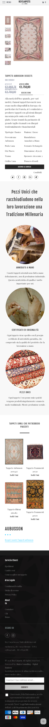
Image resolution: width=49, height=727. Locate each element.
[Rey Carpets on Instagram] (13, 635)
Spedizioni (9, 566)
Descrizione (26, 93)
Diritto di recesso (12, 590)
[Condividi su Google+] (30, 177)
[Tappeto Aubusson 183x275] (28, 38)
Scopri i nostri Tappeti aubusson (19, 540)
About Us (7, 602)
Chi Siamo (7, 615)
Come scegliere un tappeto (16, 574)
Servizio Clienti (11, 560)
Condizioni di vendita (13, 586)
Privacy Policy (10, 594)
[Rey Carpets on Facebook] (7, 635)
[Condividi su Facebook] (18, 177)
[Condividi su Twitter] (12, 177)
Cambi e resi (10, 570)
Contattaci (7, 609)
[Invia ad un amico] (36, 177)
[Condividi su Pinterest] (24, 177)
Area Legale (10, 580)
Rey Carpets (17, 660)
